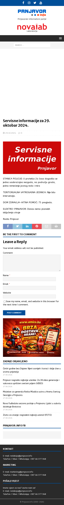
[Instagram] (29, 3)
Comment (8, 253)
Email (6, 284)
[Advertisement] (32, 85)
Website (7, 293)
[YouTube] (40, 3)
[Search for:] (32, 45)
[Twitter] (35, 3)
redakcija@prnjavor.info (21, 456)
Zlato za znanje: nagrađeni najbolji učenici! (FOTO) (27, 415)
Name (6, 275)
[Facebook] (23, 3)
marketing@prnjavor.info (21, 472)
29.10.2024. (10, 133)
